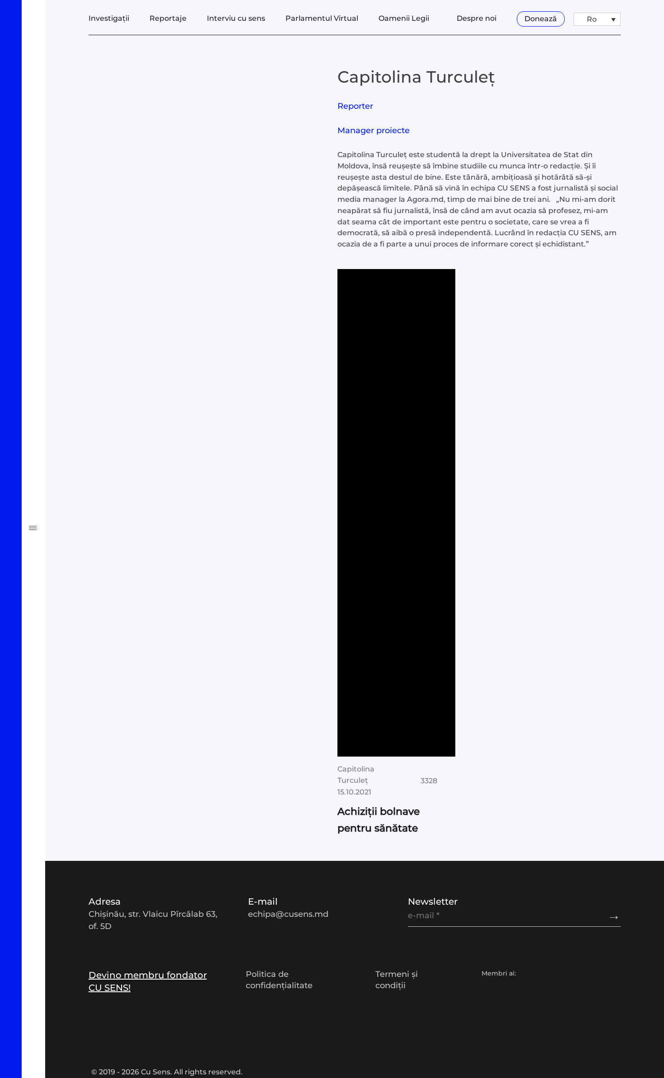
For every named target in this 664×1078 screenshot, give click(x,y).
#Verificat (53, 503)
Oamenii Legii (67, 471)
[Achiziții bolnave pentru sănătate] (396, 513)
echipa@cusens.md (288, 914)
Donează (540, 18)
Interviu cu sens (72, 407)
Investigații (58, 311)
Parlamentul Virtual (85, 439)
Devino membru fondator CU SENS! (148, 981)
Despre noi (476, 18)
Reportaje (53, 343)
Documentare (66, 375)
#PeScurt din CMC (81, 568)
